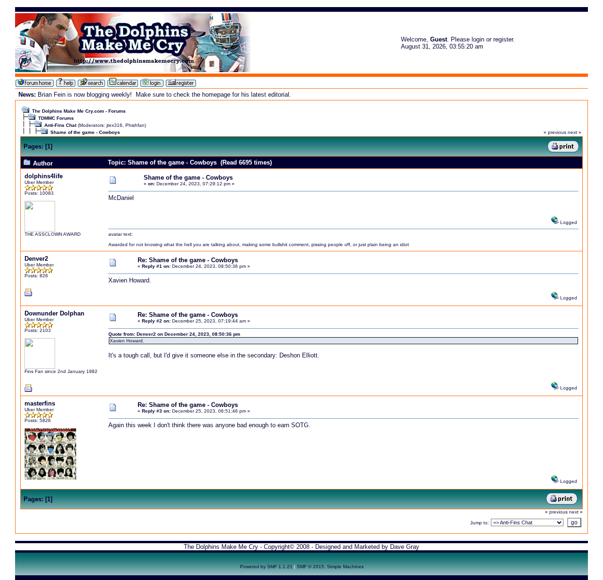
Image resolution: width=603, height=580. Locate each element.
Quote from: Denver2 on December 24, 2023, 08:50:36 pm (174, 334)
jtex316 (114, 125)
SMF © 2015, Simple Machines (330, 566)
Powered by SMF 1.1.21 (266, 566)
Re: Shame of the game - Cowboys (188, 260)
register (503, 39)
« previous (555, 132)
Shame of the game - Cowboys (85, 132)
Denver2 (36, 258)
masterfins (39, 403)
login (478, 39)
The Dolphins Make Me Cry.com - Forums (79, 111)
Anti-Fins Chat (60, 125)
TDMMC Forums (56, 118)
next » (574, 132)
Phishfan (135, 125)
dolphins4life (43, 176)
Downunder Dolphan (54, 313)
